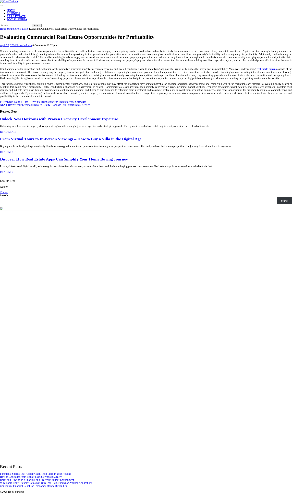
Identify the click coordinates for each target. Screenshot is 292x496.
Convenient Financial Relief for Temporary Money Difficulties (33, 485)
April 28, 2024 (8, 45)
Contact (4, 192)
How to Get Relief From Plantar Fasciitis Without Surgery (31, 476)
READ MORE (8, 131)
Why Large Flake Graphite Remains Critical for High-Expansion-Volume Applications (46, 482)
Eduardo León (24, 45)
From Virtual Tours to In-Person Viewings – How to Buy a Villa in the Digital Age (70, 139)
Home (11, 10)
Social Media (17, 19)
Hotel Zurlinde (8, 28)
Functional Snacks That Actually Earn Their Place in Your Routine (35, 473)
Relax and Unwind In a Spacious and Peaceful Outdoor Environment (37, 479)
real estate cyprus (267, 69)
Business (13, 13)
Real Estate (16, 16)
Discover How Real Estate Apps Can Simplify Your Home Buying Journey (64, 159)
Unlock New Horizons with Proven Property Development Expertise (59, 119)
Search (4, 195)
